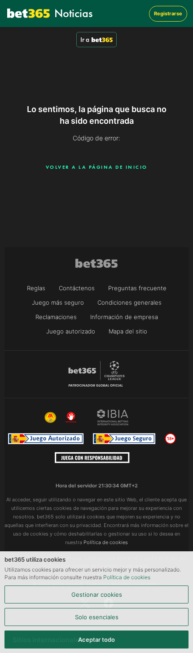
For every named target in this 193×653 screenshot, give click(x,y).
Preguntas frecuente (137, 288)
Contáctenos (77, 288)
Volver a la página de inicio (97, 167)
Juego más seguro (58, 302)
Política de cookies (126, 577)
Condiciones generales (129, 302)
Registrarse (168, 13)
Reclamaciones (56, 316)
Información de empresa (124, 316)
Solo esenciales (96, 617)
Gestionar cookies (96, 594)
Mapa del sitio (128, 331)
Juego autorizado (70, 331)
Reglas (36, 288)
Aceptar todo (96, 639)
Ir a (84, 40)
